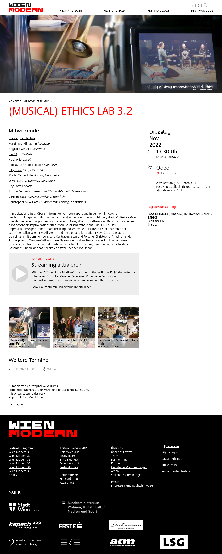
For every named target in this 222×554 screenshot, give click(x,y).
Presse (115, 481)
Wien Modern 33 (19, 471)
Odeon (164, 168)
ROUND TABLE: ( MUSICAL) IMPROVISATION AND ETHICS (180, 215)
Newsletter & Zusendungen (129, 467)
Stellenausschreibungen (126, 474)
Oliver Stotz (16, 180)
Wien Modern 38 (20, 451)
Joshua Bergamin (20, 191)
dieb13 (13, 154)
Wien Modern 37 (19, 455)
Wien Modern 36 (20, 459)
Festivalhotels (69, 467)
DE (185, 6)
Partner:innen (120, 459)
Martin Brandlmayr (21, 143)
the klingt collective (22, 138)
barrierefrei (168, 173)
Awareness (67, 482)
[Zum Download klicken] (29, 327)
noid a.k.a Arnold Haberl (25, 164)
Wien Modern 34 (20, 467)
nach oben (16, 404)
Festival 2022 (202, 10)
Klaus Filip (15, 159)
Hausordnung (69, 478)
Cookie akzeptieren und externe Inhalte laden (62, 287)
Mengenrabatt (69, 463)
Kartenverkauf (69, 451)
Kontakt (116, 463)
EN (192, 6)
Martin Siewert (18, 175)
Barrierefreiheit (70, 474)
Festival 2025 (71, 10)
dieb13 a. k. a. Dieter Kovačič (88, 232)
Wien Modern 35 (20, 463)
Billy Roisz (15, 170)
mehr (111, 369)
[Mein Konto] (205, 5)
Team (114, 455)
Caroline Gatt (17, 196)
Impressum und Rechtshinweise (132, 485)
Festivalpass (67, 455)
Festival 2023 (158, 10)
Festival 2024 (115, 10)
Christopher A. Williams (24, 201)
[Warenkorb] (211, 5)
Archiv (13, 474)
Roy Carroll (16, 186)
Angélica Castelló (20, 148)
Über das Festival (122, 451)
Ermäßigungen (69, 459)
